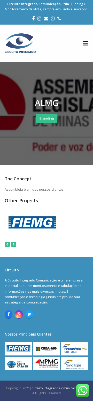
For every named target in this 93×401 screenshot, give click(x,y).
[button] (85, 43)
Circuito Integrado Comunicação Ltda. (59, 388)
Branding (47, 118)
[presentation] (7, 244)
